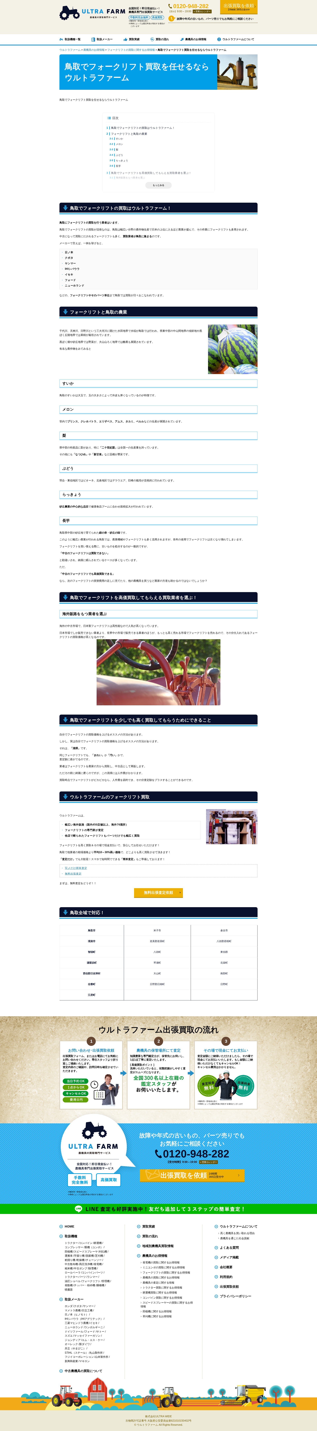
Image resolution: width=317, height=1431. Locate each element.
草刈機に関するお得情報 (157, 1316)
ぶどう (119, 155)
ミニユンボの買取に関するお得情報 (164, 1267)
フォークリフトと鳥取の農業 (129, 133)
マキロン (84, 1361)
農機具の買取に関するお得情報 (161, 1277)
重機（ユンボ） (94, 1247)
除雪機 (92, 1268)
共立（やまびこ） (75, 1348)
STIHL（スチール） (76, 1352)
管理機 (106, 1281)
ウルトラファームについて (238, 39)
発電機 (98, 1264)
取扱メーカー (105, 39)
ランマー (92, 1276)
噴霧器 (69, 1289)
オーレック (71, 1344)
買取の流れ (162, 39)
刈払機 (103, 1251)
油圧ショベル (73, 1281)
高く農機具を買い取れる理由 (237, 1233)
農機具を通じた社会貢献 (234, 1238)
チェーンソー (94, 1260)
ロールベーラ (73, 1272)
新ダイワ (84, 1344)
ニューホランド (74, 1327)
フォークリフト (91, 1281)
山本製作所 (101, 1356)
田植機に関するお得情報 (157, 1311)
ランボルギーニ (94, 1327)
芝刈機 (99, 1255)
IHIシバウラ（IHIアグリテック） (84, 1318)
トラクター (71, 1243)
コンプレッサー (74, 1247)
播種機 (100, 1285)
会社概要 (226, 1267)
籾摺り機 (70, 1260)
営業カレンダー (203, 11)
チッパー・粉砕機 (84, 1285)
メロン (119, 144)
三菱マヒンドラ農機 (76, 1323)
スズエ (69, 1335)
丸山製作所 (96, 1352)
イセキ (94, 1323)
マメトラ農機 (73, 1310)
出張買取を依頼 (239, 7)
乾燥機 (81, 1260)
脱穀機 (90, 1255)
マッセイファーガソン (87, 1335)
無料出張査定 (73, 873)
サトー (100, 1331)
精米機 (69, 1268)
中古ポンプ (80, 1268)
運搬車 (69, 1255)
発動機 (69, 1285)
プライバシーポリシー (235, 1296)
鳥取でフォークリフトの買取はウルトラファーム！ (143, 127)
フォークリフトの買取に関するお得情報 (166, 1272)
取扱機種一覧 (73, 39)
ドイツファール (74, 1331)
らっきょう (122, 160)
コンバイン (85, 1243)
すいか (119, 138)
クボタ (78, 1306)
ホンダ (69, 1306)
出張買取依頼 (229, 1286)
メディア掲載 (229, 1257)
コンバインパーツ (92, 1272)
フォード (90, 1331)
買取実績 (134, 39)
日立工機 (87, 1310)
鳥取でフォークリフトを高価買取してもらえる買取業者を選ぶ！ (151, 173)
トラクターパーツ (75, 1276)
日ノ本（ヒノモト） (76, 1314)
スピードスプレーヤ (86, 1251)
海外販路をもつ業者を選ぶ (130, 177)
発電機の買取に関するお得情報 (161, 1262)
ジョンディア (73, 1340)
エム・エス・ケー (92, 1340)
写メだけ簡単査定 (76, 868)
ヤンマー (88, 1306)
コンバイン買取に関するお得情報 (162, 1297)
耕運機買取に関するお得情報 (160, 1292)
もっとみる (158, 185)
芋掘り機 (79, 1255)
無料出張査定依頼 (158, 892)
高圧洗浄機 (85, 1264)
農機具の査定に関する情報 (158, 1282)
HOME (69, 1226)
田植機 (69, 1251)
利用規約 (226, 1277)
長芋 (118, 166)
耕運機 (98, 1243)
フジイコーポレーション (79, 1356)
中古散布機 (71, 1264)
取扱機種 (71, 1236)
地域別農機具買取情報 (158, 1246)
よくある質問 (229, 1247)
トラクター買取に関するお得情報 (162, 1287)
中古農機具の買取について (83, 1371)
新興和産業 (71, 1361)
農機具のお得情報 (195, 39)
